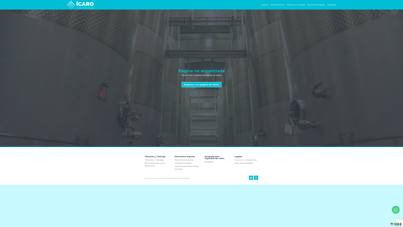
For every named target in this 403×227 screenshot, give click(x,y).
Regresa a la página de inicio (201, 84)
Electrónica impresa (316, 5)
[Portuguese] (396, 224)
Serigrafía (331, 5)
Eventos (264, 5)
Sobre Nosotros (278, 5)
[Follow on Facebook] (256, 178)
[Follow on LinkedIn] (251, 178)
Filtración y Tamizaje (296, 5)
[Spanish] (399, 224)
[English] (392, 224)
